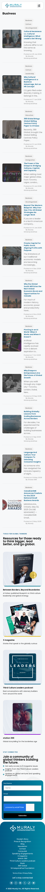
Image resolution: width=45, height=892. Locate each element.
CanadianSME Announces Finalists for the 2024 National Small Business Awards (33, 496)
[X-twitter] (24, 883)
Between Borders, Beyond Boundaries (21, 589)
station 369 (8, 738)
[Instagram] (16, 883)
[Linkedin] (11, 883)
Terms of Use (17, 873)
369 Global (22, 866)
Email (6, 794)
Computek (22, 851)
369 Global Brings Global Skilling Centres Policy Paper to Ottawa (32, 122)
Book (22, 863)
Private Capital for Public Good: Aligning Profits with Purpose (33, 247)
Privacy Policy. (27, 873)
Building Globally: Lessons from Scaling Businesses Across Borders (32, 415)
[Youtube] (33, 883)
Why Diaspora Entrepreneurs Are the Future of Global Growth (33, 374)
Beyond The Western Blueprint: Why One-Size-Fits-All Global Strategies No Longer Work (33, 210)
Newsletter (22, 846)
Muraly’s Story (22, 839)
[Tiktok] (29, 883)
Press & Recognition (22, 841)
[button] (39, 6)
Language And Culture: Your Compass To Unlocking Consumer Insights (32, 457)
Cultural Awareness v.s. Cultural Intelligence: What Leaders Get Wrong (33, 35)
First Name (8, 783)
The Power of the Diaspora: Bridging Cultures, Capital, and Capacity (32, 167)
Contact (22, 849)
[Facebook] (20, 883)
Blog (22, 844)
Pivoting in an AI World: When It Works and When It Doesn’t (32, 333)
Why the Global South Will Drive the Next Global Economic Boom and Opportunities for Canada (33, 290)
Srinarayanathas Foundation (22, 868)
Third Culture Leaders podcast (18, 687)
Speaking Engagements (22, 853)
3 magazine (9, 640)
